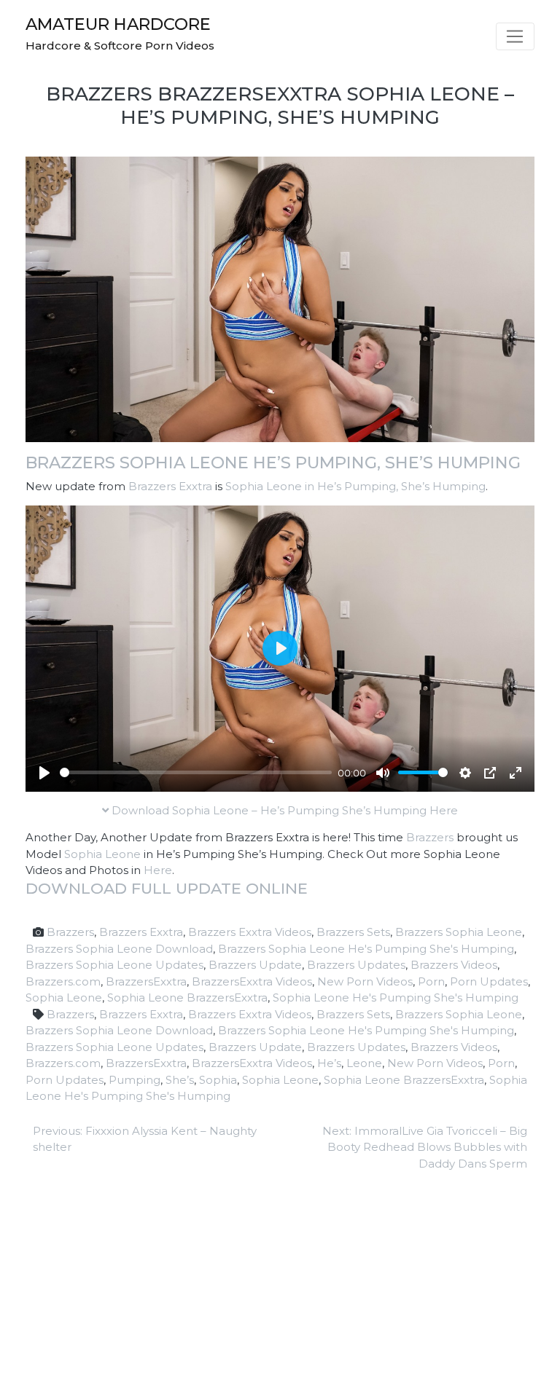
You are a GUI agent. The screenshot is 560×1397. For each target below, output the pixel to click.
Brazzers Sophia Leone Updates (114, 965)
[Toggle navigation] (515, 36)
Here (158, 870)
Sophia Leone (102, 854)
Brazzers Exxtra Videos (249, 932)
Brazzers (430, 837)
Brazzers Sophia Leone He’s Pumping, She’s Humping (273, 462)
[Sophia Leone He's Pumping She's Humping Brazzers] (280, 298)
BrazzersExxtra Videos (252, 981)
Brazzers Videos (454, 965)
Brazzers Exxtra (170, 486)
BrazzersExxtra (146, 981)
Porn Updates (489, 981)
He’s (329, 1063)
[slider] (196, 772)
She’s (180, 1080)
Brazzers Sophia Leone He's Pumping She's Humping (366, 949)
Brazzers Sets (353, 932)
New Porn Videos (365, 981)
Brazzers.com (63, 981)
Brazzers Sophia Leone (458, 932)
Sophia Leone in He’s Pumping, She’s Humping (355, 486)
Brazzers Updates (356, 965)
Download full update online (167, 888)
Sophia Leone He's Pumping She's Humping (395, 997)
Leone (364, 1063)
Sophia (218, 1080)
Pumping (134, 1080)
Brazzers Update (255, 965)
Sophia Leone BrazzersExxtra (187, 997)
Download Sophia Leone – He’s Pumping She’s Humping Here (283, 810)
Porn (431, 981)
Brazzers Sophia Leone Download (119, 949)
